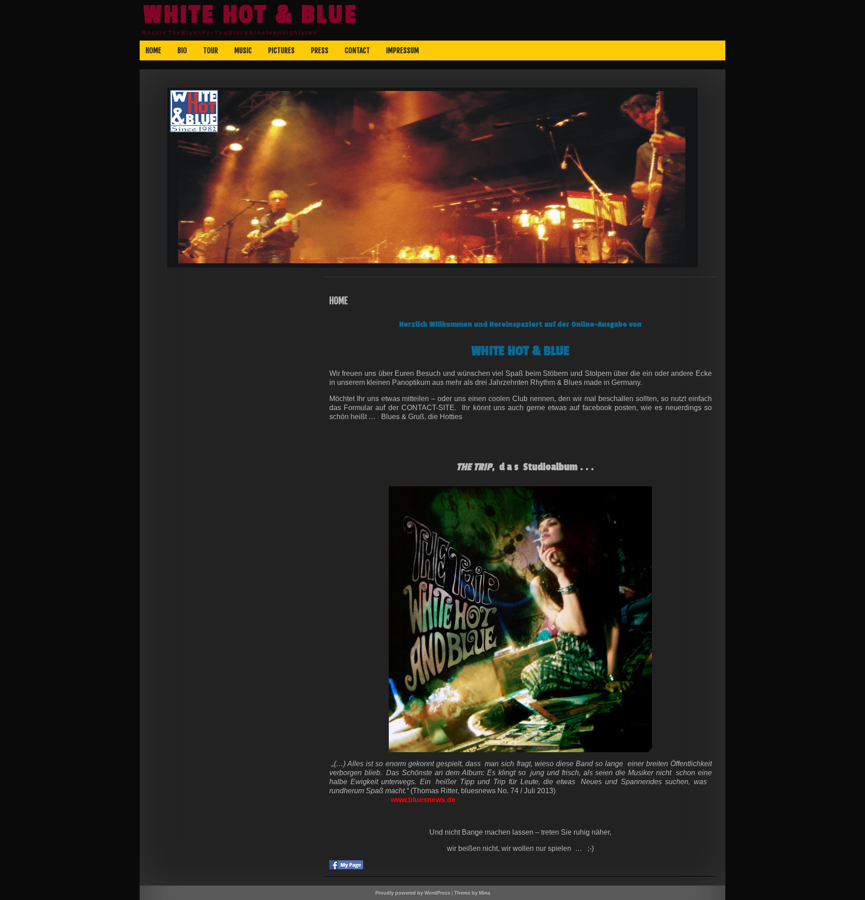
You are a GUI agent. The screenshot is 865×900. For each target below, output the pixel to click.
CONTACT (357, 50)
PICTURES (281, 50)
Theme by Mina (472, 892)
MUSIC (243, 50)
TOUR (210, 50)
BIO (182, 50)
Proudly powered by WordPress (412, 892)
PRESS (319, 50)
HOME (153, 50)
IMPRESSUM (402, 50)
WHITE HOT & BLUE (250, 15)
